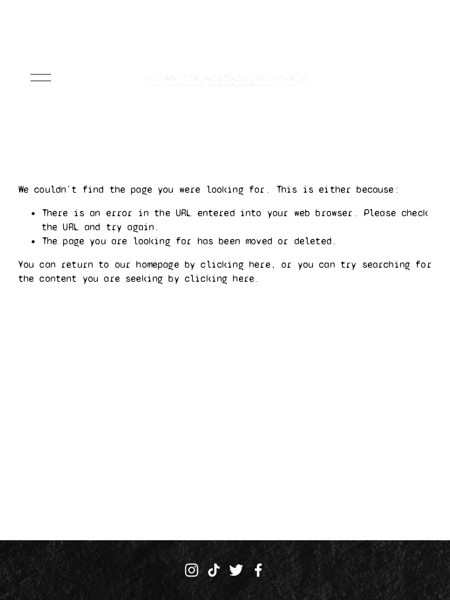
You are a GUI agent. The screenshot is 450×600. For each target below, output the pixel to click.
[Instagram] (192, 570)
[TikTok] (214, 570)
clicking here (235, 264)
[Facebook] (258, 570)
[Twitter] (236, 570)
